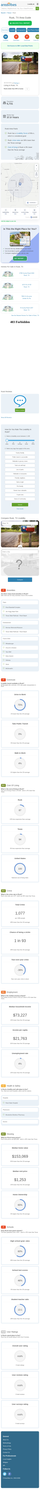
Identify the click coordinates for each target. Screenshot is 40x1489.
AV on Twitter (4, 1474)
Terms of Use (7, 1446)
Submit (20, 504)
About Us (6, 1439)
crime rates (16, 140)
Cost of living (12, 147)
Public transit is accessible (20, 457)
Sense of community (20, 499)
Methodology (7, 1443)
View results (20, 509)
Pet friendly (20, 486)
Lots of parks (20, 469)
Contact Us (6, 1452)
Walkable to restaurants (20, 473)
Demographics (21, 30)
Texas (9, 13)
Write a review (20, 410)
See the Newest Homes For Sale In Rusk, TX (25, 315)
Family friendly (20, 453)
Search (3, 13)
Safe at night (20, 482)
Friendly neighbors (20, 478)
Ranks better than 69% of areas (13, 88)
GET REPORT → (20, 258)
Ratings (16, 83)
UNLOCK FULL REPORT (21, 23)
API (4, 1465)
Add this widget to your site (8, 221)
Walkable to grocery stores (20, 461)
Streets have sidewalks (20, 490)
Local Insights (7, 1459)
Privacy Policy (7, 1449)
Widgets (5, 1462)
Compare (20, 579)
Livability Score (22, 133)
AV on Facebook (9, 1474)
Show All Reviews (6, 417)
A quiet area (20, 494)
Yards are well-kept (20, 465)
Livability (30, 4)
